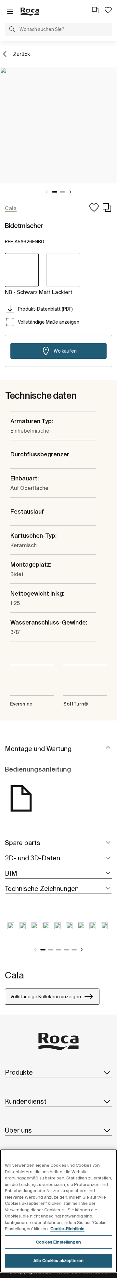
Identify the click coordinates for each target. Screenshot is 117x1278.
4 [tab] (66, 949)
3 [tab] (58, 949)
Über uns (18, 1130)
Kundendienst (25, 1101)
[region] (58, 1211)
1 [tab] (54, 192)
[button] (12, 29)
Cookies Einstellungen (58, 1242)
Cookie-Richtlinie (67, 1228)
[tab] (58, 749)
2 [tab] (62, 192)
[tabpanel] (58, 125)
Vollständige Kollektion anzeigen (45, 996)
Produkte (19, 1072)
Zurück (21, 54)
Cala (14, 975)
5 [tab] (74, 949)
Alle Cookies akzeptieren (58, 1260)
